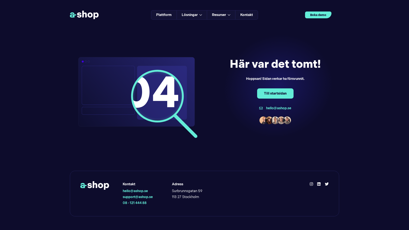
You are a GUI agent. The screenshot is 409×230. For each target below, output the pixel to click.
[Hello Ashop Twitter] (327, 184)
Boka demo (318, 15)
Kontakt (246, 15)
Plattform (164, 15)
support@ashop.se (138, 197)
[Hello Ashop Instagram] (311, 184)
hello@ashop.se (135, 191)
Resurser (219, 15)
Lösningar (190, 15)
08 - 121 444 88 (135, 203)
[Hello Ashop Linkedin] (319, 184)
